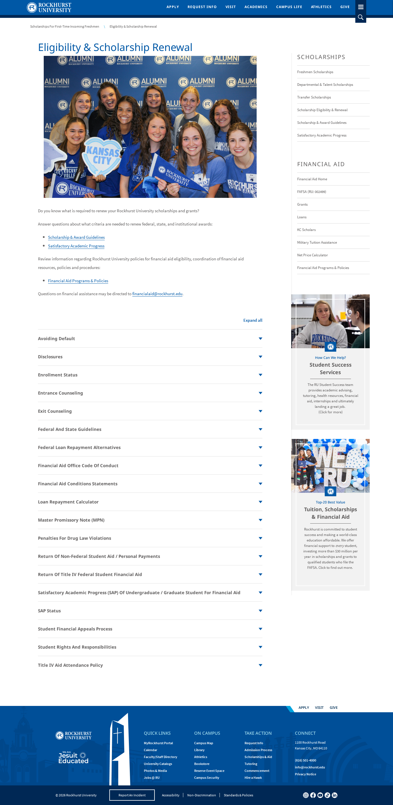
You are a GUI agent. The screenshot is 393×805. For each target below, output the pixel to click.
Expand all (252, 320)
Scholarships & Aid (258, 757)
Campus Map (203, 743)
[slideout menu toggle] (360, 6)
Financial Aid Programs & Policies (78, 280)
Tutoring (251, 764)
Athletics (321, 6)
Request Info (202, 6)
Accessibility (171, 795)
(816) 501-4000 (305, 760)
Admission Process (258, 750)
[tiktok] (327, 795)
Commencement (257, 770)
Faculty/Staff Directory (160, 757)
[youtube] (320, 795)
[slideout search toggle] (360, 17)
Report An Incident (132, 795)
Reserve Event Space (209, 770)
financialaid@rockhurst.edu (157, 293)
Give (345, 6)
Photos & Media (155, 770)
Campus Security (206, 777)
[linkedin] (334, 795)
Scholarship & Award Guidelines (76, 237)
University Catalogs (158, 764)
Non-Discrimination (201, 795)
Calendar (150, 750)
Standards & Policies (238, 795)
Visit (231, 6)
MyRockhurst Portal (158, 743)
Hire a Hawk (253, 777)
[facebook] (313, 795)
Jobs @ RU (152, 777)
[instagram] (306, 795)
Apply (173, 6)
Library (199, 750)
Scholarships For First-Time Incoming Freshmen (64, 26)
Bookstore (201, 764)
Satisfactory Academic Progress (76, 246)
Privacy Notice (305, 774)
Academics (256, 6)
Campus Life (289, 6)
